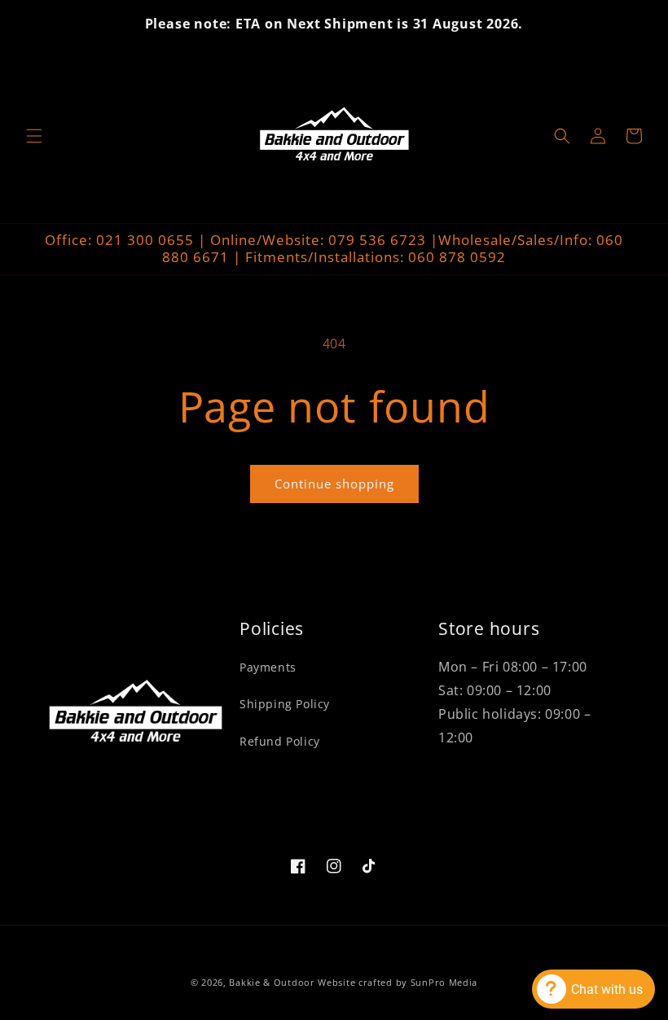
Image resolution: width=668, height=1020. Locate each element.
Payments (268, 667)
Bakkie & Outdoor (271, 982)
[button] (34, 136)
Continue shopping (334, 483)
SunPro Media (444, 982)
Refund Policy (280, 741)
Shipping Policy (285, 703)
